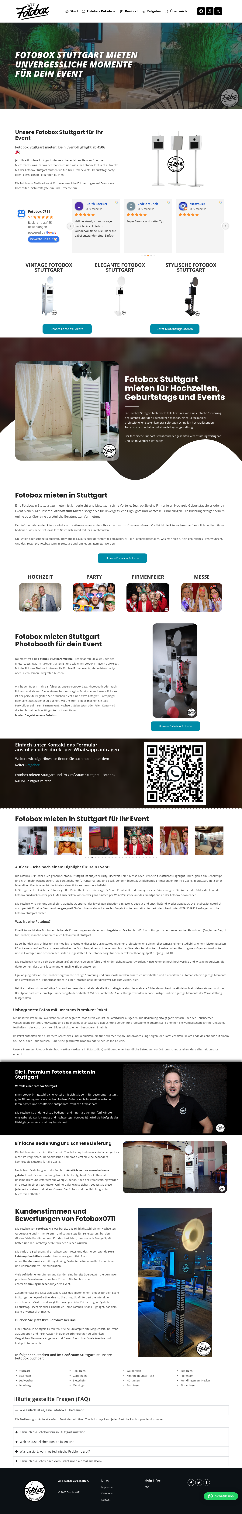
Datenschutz (108, 1493)
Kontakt (105, 1499)
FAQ (146, 1487)
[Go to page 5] (148, 256)
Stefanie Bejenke (202, 204)
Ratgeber (32, 765)
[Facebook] (201, 11)
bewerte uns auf (41, 239)
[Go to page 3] (141, 255)
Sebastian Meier (98, 204)
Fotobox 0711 (39, 211)
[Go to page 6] (151, 256)
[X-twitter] (218, 11)
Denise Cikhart (149, 204)
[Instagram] (209, 11)
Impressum (107, 1487)
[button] (19, 840)
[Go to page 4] (145, 256)
